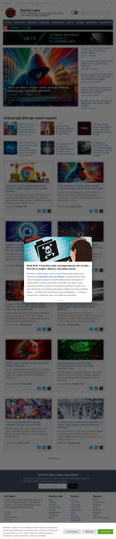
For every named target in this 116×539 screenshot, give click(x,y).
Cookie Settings (72, 532)
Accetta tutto (105, 532)
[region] (58, 531)
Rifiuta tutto (89, 532)
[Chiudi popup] (88, 240)
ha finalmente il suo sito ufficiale (50, 277)
